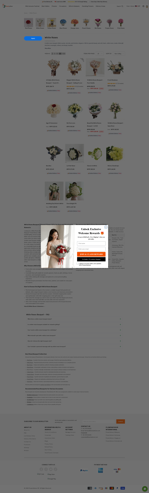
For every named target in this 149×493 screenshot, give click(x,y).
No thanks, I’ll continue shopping (91, 259)
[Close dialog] (105, 227)
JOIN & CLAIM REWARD (91, 254)
